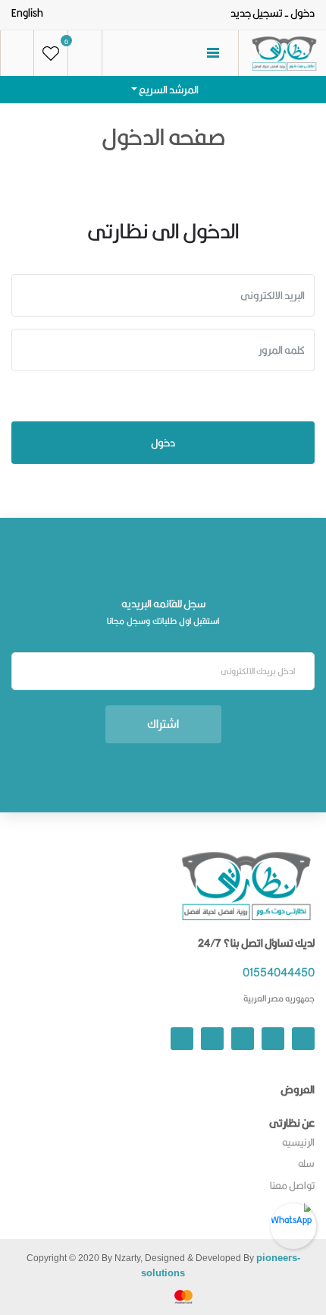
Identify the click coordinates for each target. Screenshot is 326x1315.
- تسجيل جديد (259, 13)
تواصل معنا (292, 1185)
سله (306, 1163)
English (27, 13)
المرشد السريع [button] (168, 89)
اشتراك (163, 724)
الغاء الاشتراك (163, 760)
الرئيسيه (298, 1142)
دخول (302, 13)
